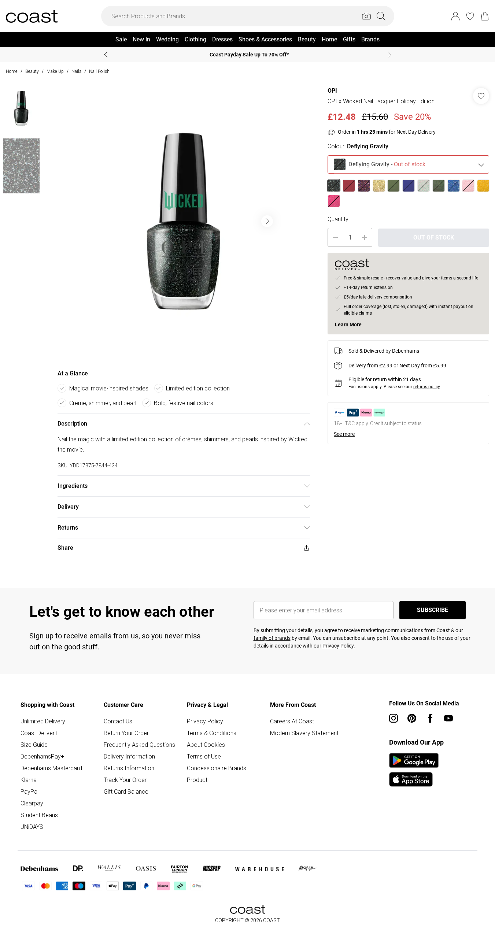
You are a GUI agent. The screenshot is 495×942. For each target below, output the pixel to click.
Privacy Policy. (338, 646)
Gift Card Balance (126, 791)
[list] (183, 221)
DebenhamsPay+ (42, 756)
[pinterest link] (411, 718)
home (12, 71)
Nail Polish (99, 71)
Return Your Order (126, 733)
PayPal (29, 791)
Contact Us (118, 721)
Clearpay (32, 803)
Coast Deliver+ (39, 733)
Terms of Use (204, 756)
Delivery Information (129, 756)
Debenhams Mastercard (51, 768)
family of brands (272, 638)
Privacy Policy (205, 721)
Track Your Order (125, 779)
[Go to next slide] (267, 221)
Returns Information (129, 768)
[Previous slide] (105, 54)
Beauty (32, 71)
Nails (76, 71)
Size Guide (34, 744)
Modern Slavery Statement (304, 733)
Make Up (55, 71)
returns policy (426, 386)
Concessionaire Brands (216, 768)
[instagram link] (393, 718)
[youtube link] (448, 718)
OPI (332, 90)
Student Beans (39, 815)
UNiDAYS (32, 826)
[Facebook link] (430, 718)
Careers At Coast (292, 721)
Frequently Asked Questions (139, 744)
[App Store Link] (414, 770)
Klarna (29, 779)
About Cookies (206, 744)
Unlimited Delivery (43, 721)
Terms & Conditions (211, 733)
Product (197, 779)
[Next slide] (389, 54)
